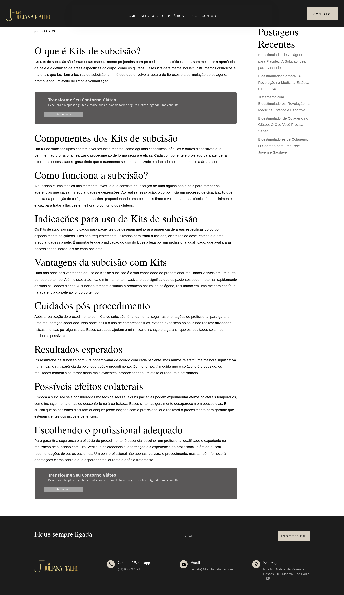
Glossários (173, 16)
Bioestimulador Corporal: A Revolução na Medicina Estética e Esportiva (283, 82)
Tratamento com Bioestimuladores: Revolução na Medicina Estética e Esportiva (284, 103)
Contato (210, 16)
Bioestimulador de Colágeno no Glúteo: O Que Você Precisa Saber (283, 124)
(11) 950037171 (129, 569)
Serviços (149, 16)
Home (131, 16)
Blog (192, 16)
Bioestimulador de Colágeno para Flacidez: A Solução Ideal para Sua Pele (282, 61)
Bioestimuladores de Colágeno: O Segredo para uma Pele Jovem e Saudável (283, 145)
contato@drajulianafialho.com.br (213, 569)
